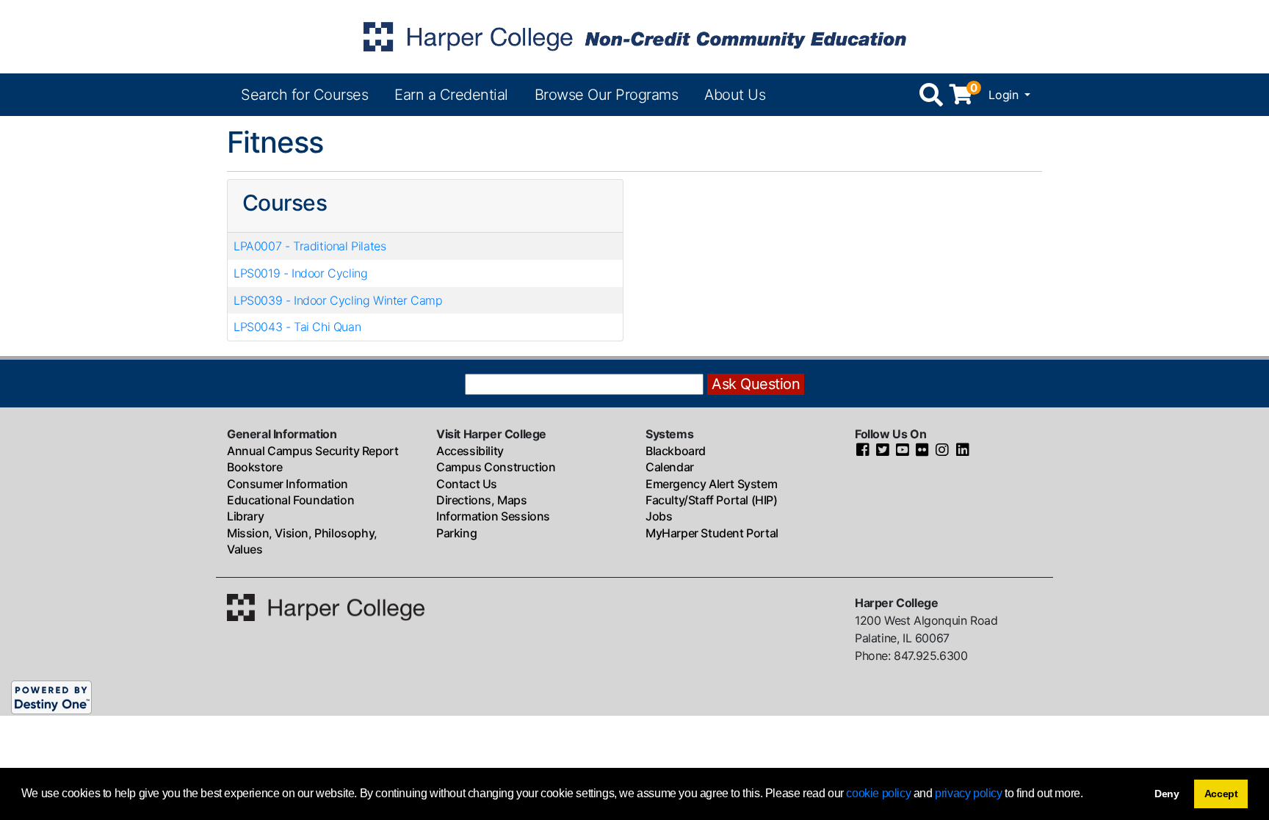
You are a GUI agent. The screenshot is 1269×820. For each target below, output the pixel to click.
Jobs (659, 516)
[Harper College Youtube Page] (902, 450)
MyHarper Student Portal (712, 533)
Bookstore (254, 467)
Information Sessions (493, 516)
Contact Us (466, 483)
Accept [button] (1221, 793)
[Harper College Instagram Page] (942, 450)
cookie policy (878, 793)
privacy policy (968, 793)
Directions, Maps (481, 500)
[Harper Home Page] (325, 605)
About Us (734, 95)
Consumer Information (287, 483)
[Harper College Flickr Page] (922, 450)
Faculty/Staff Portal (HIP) (712, 500)
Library (245, 516)
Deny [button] (1166, 793)
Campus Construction (495, 467)
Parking (456, 533)
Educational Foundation (290, 500)
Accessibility (470, 450)
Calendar (670, 467)
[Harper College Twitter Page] (882, 450)
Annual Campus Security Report (312, 450)
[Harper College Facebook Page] (863, 450)
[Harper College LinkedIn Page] (962, 450)
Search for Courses (304, 95)
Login (1005, 94)
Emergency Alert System (711, 483)
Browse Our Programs (607, 95)
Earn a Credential (451, 95)
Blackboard (676, 450)
